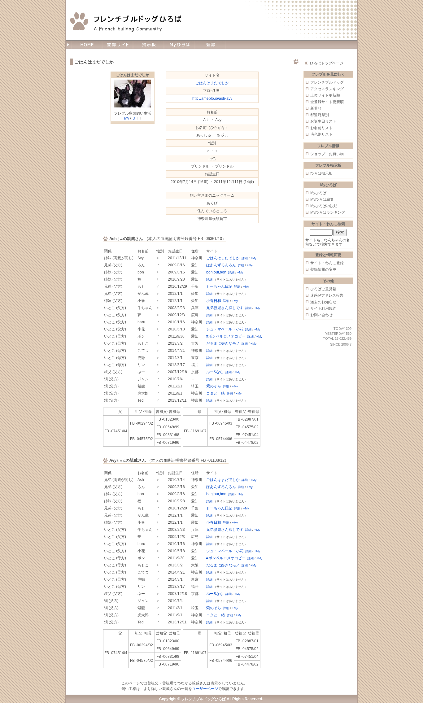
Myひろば (318, 193)
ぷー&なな (215, 372)
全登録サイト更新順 (327, 102)
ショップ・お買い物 (327, 154)
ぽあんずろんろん (221, 265)
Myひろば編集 (322, 199)
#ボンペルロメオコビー (226, 336)
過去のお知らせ (323, 302)
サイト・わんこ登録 (327, 263)
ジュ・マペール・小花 (224, 329)
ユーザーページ (205, 689)
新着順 (315, 108)
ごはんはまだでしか (132, 75)
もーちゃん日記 (219, 286)
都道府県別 (319, 115)
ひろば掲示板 (321, 173)
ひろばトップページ (326, 63)
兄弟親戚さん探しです (224, 308)
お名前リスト (321, 128)
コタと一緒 (215, 393)
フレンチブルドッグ (327, 82)
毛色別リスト (321, 134)
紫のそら (213, 386)
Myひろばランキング (327, 212)
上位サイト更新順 (325, 95)
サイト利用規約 (323, 308)
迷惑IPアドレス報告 (326, 295)
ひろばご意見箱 (323, 289)
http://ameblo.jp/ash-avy (212, 98)
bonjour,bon (216, 272)
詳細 (245, 258)
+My (125, 118)
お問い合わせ (321, 315)
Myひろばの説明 (324, 206)
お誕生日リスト (323, 121)
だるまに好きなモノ (223, 343)
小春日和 (213, 301)
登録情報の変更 (323, 269)
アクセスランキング (327, 89)
